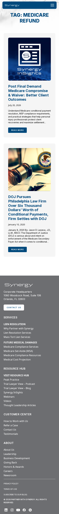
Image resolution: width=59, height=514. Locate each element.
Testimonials (11, 434)
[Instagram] (12, 510)
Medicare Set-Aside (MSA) (18, 351)
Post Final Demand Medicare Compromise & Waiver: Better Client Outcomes (28, 93)
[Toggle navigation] (52, 5)
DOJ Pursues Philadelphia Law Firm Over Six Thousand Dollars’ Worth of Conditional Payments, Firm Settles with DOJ (28, 208)
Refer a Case (11, 425)
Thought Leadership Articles (20, 405)
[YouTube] (18, 510)
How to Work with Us (16, 421)
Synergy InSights (13, 392)
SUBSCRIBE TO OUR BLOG (15, 494)
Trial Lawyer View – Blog (17, 388)
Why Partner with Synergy (18, 328)
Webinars (9, 396)
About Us (9, 449)
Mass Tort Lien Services (17, 337)
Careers (8, 471)
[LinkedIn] (6, 510)
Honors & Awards (14, 466)
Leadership (10, 454)
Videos (7, 401)
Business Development (17, 458)
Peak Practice (11, 379)
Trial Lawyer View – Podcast (19, 384)
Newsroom (10, 475)
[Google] (30, 510)
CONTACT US (14, 307)
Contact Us (10, 429)
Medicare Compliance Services (21, 346)
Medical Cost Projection (17, 359)
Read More (17, 130)
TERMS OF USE (10, 489)
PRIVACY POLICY (11, 483)
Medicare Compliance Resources (22, 355)
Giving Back (10, 462)
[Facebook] (24, 510)
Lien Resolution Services (17, 332)
